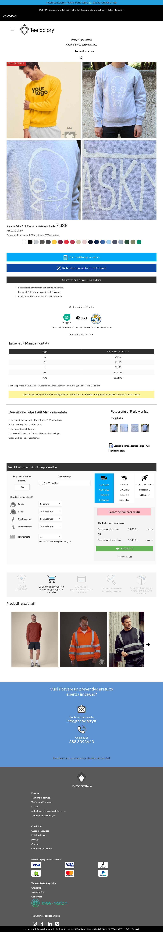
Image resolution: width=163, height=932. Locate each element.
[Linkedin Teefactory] (50, 923)
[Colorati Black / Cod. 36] (30, 242)
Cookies (35, 844)
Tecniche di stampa (40, 797)
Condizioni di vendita (41, 848)
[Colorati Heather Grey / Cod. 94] (36, 242)
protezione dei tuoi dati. (97, 758)
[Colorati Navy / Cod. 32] (96, 242)
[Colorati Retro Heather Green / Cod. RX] (139, 242)
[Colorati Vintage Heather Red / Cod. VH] (72, 242)
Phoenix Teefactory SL (55, 929)
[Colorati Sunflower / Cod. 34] (54, 242)
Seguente (127, 548)
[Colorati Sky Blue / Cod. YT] (108, 242)
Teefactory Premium (41, 802)
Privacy (35, 839)
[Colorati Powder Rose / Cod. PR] (84, 242)
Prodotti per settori (81, 39)
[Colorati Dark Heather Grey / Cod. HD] (48, 242)
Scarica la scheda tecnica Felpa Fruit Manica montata (129, 448)
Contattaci (10, 16)
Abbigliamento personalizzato (81, 44)
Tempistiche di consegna (43, 815)
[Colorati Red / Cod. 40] (66, 242)
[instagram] (35, 923)
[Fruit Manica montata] (44, 98)
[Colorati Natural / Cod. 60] (78, 242)
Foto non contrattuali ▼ (81, 334)
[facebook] (42, 923)
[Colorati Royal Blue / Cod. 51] (102, 242)
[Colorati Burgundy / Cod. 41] (60, 242)
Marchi (35, 806)
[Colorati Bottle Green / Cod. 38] (126, 242)
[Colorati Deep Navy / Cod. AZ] (90, 242)
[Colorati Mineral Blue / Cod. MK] (120, 242)
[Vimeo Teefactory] (57, 923)
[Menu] (12, 28)
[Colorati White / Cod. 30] (24, 242)
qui (90, 2)
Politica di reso (38, 835)
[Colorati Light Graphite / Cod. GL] (42, 242)
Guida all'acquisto (40, 830)
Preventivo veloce (84, 51)
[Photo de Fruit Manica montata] (119, 98)
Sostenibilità (37, 892)
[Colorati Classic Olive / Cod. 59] (133, 242)
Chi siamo (36, 887)
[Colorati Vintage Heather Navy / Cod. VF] (114, 242)
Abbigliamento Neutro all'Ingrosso (48, 811)
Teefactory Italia (31, 929)
